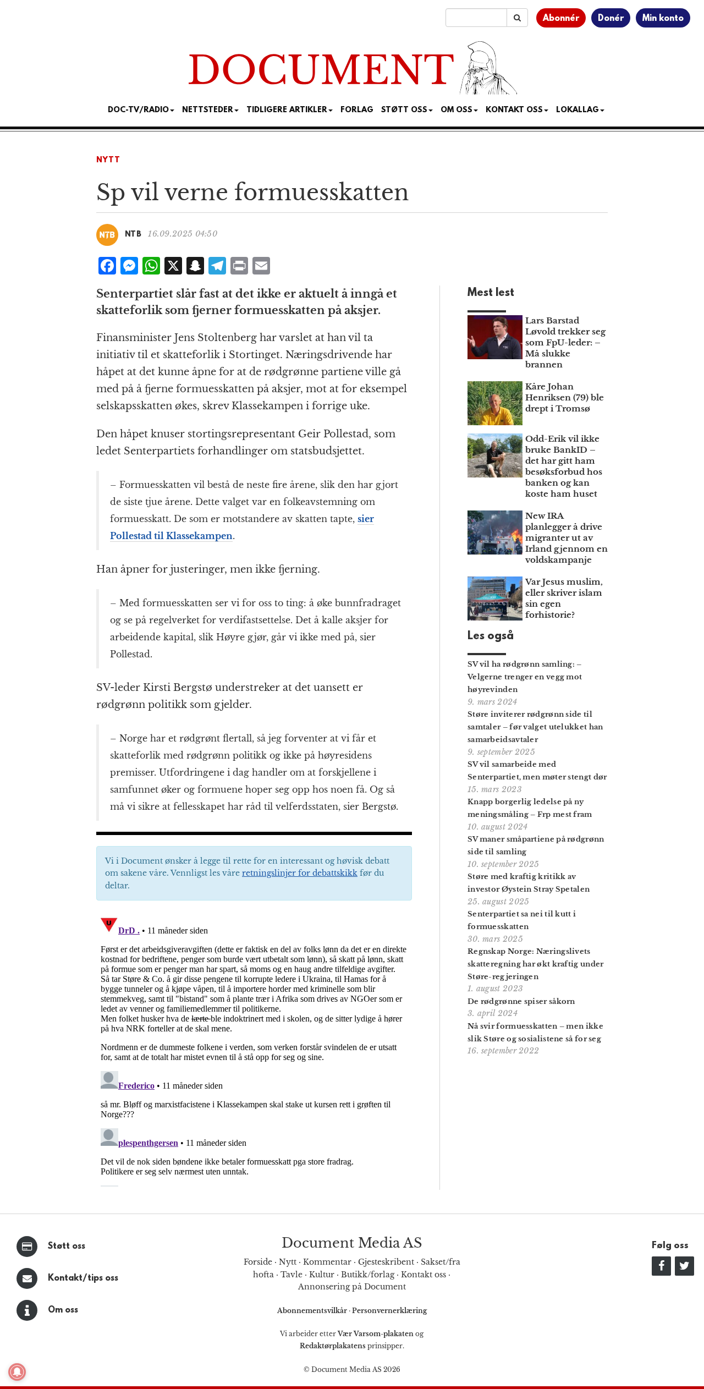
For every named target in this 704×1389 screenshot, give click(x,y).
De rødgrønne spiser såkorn (521, 1001)
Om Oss (456, 110)
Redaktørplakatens (333, 1346)
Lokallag (577, 110)
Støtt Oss (404, 110)
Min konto (663, 19)
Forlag (356, 110)
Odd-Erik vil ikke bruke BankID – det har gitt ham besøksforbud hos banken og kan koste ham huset (563, 466)
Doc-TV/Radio (138, 110)
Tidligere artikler (286, 110)
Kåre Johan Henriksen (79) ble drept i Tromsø (564, 397)
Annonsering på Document (352, 1287)
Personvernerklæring (389, 1310)
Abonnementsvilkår (313, 1310)
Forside (258, 1262)
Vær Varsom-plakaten (376, 1334)
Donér (611, 19)
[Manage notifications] (17, 1372)
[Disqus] (254, 1049)
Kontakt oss (514, 110)
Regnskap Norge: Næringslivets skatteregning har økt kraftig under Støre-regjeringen (536, 964)
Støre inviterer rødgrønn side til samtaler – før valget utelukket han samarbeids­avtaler (535, 727)
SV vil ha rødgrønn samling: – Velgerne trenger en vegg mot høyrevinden (525, 677)
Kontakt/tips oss (83, 1278)
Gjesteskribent (386, 1262)
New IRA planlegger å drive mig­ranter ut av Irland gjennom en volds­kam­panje (566, 537)
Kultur (321, 1275)
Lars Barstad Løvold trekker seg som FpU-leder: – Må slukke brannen (565, 342)
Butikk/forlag (367, 1275)
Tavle (291, 1275)
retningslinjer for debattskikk (300, 873)
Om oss (63, 1310)
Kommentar (327, 1262)
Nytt (108, 160)
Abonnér (561, 19)
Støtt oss (66, 1246)
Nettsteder (207, 110)
